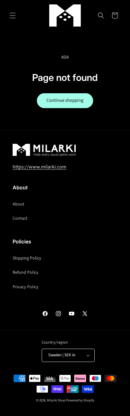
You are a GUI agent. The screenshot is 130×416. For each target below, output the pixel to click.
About (18, 204)
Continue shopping (65, 100)
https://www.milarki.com (39, 166)
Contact (20, 218)
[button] (13, 15)
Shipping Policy (27, 258)
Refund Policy (25, 272)
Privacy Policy (25, 287)
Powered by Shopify (80, 400)
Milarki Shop (56, 400)
